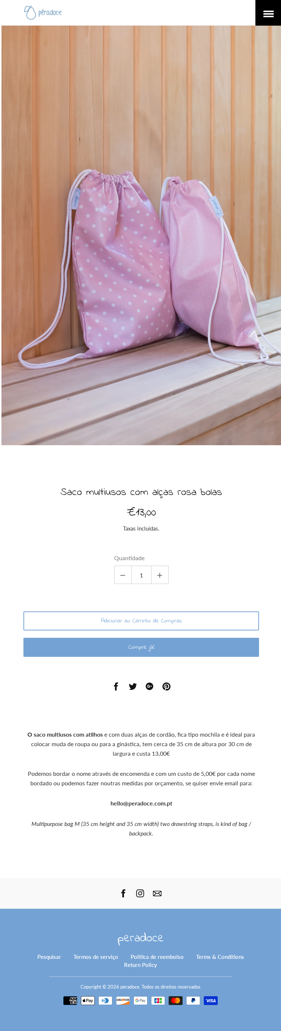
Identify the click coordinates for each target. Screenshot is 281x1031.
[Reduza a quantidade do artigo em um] (123, 575)
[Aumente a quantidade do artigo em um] (160, 575)
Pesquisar (49, 956)
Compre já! (141, 647)
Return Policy (140, 964)
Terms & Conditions (220, 956)
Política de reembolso (157, 956)
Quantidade (129, 557)
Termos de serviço (96, 956)
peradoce (140, 938)
